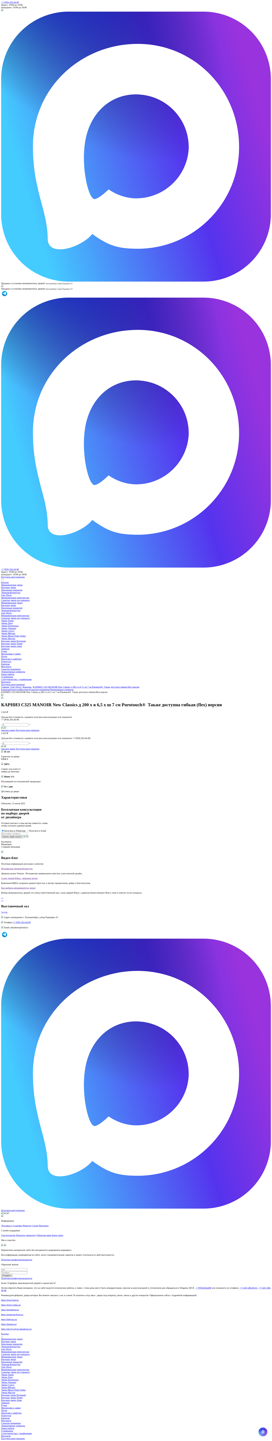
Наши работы (7, 674)
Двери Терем (7, 620)
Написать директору (26, 1235)
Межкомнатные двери (12, 585)
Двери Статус (7, 631)
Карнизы (5, 664)
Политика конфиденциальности (16, 1260)
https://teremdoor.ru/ (10, 1310)
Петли (4, 656)
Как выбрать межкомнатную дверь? (18, 888)
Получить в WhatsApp (15, 831)
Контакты (6, 682)
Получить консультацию (13, 684)
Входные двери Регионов (13, 641)
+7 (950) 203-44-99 (10, 2)
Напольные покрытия (11, 590)
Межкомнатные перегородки (15, 598)
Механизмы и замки (11, 654)
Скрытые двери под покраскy (15, 600)
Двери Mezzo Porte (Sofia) (13, 636)
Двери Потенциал (10, 626)
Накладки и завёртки (11, 659)
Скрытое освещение (11, 669)
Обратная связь (43, 1235)
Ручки (4, 651)
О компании (7, 677)
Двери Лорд (7, 623)
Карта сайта (57, 1235)
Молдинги (6, 666)
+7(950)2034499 (203, 1288)
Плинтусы (6, 661)
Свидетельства (8, 1235)
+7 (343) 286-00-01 (248, 1288)
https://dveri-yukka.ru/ (11, 1305)
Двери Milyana (8, 633)
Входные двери (8, 587)
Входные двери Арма (11, 646)
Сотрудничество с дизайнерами (16, 679)
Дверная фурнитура (10, 592)
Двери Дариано (8, 628)
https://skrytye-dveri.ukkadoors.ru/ (16, 1329)
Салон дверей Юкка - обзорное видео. (19, 878)
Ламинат (5, 649)
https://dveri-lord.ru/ (10, 1300)
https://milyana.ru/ (9, 1319)
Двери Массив (8, 638)
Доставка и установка (11, 1225)
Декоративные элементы (13, 672)
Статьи (35, 1225)
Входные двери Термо (12, 643)
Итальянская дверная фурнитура (17, 868)
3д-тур (4, 912)
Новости (27, 1225)
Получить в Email (37, 831)
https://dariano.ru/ (9, 1324)
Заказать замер (8, 730)
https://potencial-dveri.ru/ (12, 1314)
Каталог (5, 582)
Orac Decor (6, 595)
